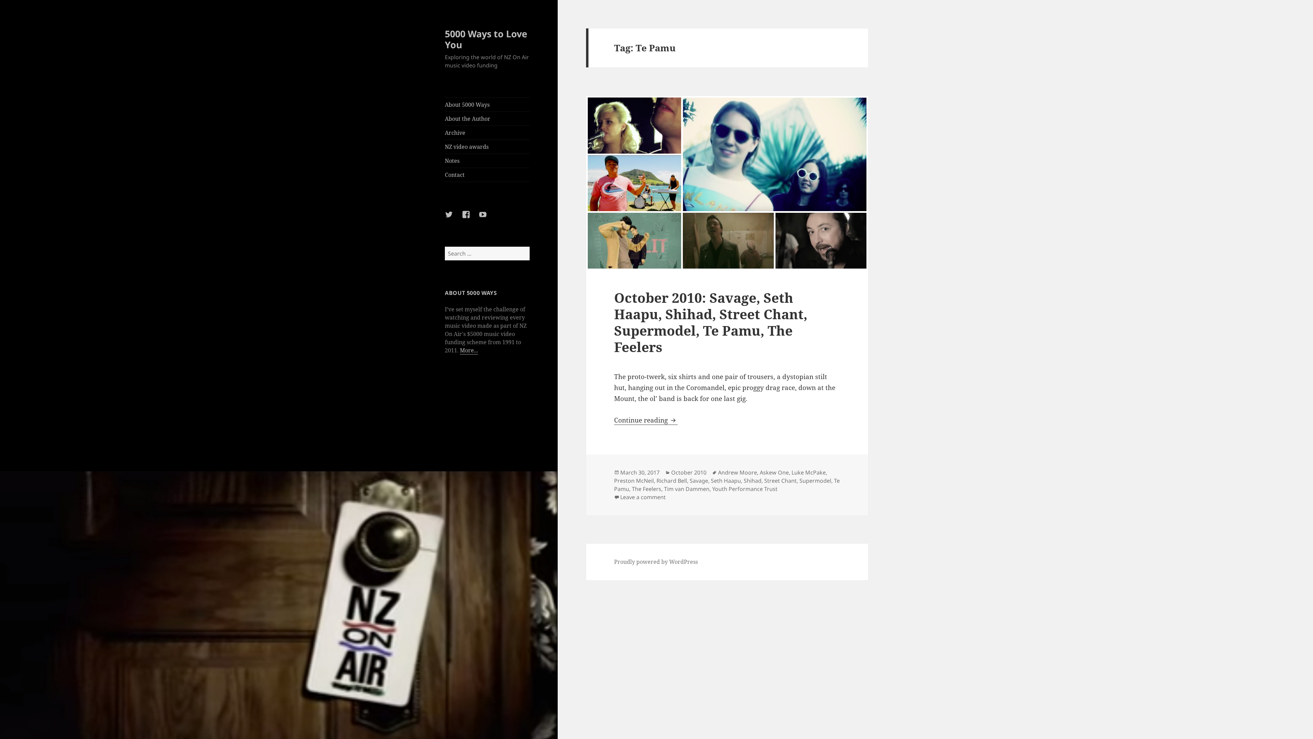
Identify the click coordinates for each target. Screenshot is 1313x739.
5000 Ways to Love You (486, 39)
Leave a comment (643, 497)
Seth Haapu (726, 480)
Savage (699, 480)
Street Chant (780, 480)
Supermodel (815, 480)
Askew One (774, 472)
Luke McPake (809, 472)
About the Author (467, 118)
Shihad (752, 480)
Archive (455, 133)
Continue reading (646, 420)
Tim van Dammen (686, 489)
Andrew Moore (737, 472)
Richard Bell (671, 480)
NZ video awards (467, 147)
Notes (452, 161)
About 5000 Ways (467, 104)
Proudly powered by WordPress (656, 562)
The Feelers (646, 489)
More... (469, 350)
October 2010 (688, 472)
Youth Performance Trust (745, 489)
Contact (455, 175)
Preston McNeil (634, 480)
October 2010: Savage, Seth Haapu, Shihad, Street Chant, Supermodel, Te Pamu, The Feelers (710, 322)
